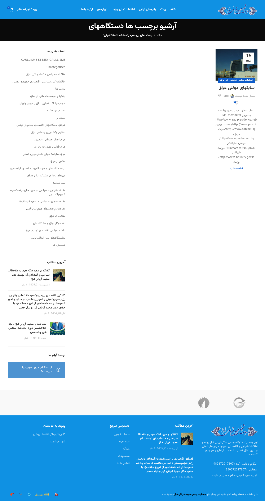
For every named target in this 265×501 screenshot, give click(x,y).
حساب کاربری (121, 434)
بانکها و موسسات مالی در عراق (47, 96)
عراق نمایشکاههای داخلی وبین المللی (44, 154)
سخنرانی (60, 118)
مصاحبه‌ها (59, 183)
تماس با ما (123, 463)
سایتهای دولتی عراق (236, 87)
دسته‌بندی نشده (56, 111)
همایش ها (59, 245)
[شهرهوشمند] (239, 402)
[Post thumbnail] (59, 278)
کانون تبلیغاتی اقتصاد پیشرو (49, 434)
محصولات (123, 456)
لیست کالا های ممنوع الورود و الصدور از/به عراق (37, 169)
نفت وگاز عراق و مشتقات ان (49, 224)
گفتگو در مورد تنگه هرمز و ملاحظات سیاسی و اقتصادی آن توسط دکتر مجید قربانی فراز (29, 274)
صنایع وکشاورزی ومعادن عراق (48, 133)
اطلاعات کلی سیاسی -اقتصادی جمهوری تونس (39, 82)
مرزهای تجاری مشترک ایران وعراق (46, 176)
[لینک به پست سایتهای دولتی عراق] (236, 65)
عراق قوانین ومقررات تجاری (49, 147)
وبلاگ (126, 449)
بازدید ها (60, 89)
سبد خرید (124, 441)
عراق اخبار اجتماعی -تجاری (50, 140)
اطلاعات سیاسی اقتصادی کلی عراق (236, 80)
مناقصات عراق (57, 216)
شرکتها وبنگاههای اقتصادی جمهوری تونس (41, 125)
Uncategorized (56, 68)
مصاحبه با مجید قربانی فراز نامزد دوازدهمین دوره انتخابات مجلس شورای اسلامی (27, 328)
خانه (159, 35)
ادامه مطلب (236, 169)
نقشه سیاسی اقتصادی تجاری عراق (45, 231)
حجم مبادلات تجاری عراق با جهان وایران (42, 104)
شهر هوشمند (57, 441)
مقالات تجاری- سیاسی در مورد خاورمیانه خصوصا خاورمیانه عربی (37, 193)
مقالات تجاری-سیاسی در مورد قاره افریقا (41, 202)
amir (226, 96)
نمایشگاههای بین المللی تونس (47, 238)
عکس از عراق (57, 161)
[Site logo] (237, 9)
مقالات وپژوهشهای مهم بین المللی (45, 209)
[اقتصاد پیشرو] (204, 402)
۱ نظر (24, 285)
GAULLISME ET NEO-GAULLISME (43, 60)
